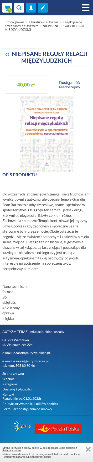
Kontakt (8, 394)
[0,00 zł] (7, 8)
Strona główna (15, 22)
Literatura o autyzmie (43, 22)
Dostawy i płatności (17, 389)
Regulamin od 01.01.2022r (21, 398)
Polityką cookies (11, 450)
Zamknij (88, 449)
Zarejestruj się (43, 8)
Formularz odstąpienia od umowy (27, 409)
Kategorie (9, 384)
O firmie (8, 379)
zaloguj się (31, 8)
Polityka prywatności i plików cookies (30, 404)
